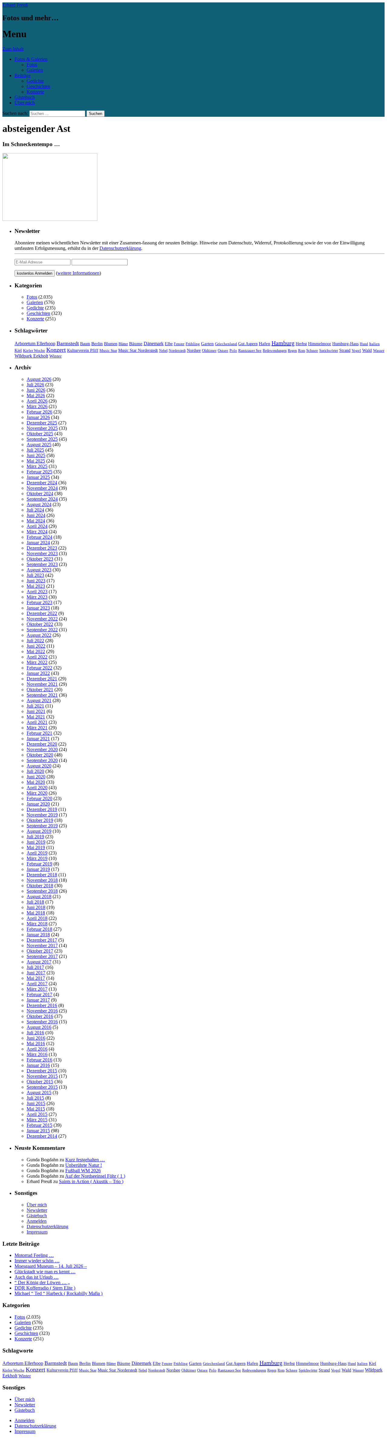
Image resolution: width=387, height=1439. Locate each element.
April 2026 (37, 401)
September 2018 (42, 891)
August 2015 (39, 1092)
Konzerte (35, 91)
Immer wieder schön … (37, 1260)
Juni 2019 (36, 842)
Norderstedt (177, 350)
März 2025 (37, 466)
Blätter (123, 344)
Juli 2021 (35, 705)
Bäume (135, 343)
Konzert (56, 350)
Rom (301, 350)
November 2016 (42, 1010)
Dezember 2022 (42, 613)
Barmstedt (68, 343)
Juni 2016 (36, 1038)
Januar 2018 (38, 934)
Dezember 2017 (42, 940)
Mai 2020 (36, 782)
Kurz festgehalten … (85, 1159)
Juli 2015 (35, 1098)
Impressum (37, 1232)
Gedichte (35, 80)
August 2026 (39, 379)
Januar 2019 (38, 869)
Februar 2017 (39, 994)
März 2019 (37, 858)
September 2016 (42, 1021)
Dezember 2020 (42, 744)
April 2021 (37, 722)
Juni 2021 (36, 711)
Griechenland (226, 344)
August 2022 (39, 635)
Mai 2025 (36, 460)
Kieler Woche (34, 350)
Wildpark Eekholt (31, 355)
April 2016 (37, 1048)
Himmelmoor (319, 344)
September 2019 (42, 825)
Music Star (108, 350)
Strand (344, 350)
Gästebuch (25, 97)
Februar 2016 (39, 1059)
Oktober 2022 (40, 624)
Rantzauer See (250, 350)
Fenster (179, 344)
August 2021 (39, 700)
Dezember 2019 (42, 809)
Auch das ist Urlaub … (37, 1277)
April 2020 (37, 787)
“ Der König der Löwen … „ (42, 1282)
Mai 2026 (36, 395)
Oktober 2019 (40, 820)
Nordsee (194, 350)
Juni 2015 (36, 1103)
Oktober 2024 (40, 493)
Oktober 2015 (40, 1081)
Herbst (301, 343)
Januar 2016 (38, 1065)
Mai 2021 (36, 716)
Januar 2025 (38, 477)
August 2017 (39, 961)
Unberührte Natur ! (83, 1165)
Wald (367, 350)
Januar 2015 (38, 1130)
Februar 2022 (39, 667)
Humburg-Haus (345, 344)
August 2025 (39, 444)
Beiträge (23, 75)
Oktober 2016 (40, 1016)
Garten (207, 343)
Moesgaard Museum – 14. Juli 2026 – (51, 1266)
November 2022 (42, 618)
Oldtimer (209, 350)
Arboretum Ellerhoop (35, 343)
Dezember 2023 (42, 548)
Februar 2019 (39, 863)
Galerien (35, 70)
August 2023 (39, 569)
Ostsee (223, 350)
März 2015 (37, 1119)
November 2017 (42, 945)
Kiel (18, 350)
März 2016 (37, 1054)
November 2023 (42, 553)
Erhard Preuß (15, 5)
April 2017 (37, 983)
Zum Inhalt (13, 48)
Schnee (312, 350)
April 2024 (37, 526)
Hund (364, 344)
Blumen (110, 344)
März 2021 (37, 727)
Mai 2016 (36, 1043)
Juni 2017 (36, 972)
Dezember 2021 (42, 678)
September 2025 (42, 439)
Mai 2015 (36, 1108)
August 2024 (39, 504)
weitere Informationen (78, 273)
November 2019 (42, 814)
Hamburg (283, 343)
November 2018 (42, 880)
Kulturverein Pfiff (82, 350)
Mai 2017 (36, 978)
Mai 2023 (36, 586)
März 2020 (37, 793)
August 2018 (39, 896)
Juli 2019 (35, 836)
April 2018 (37, 918)
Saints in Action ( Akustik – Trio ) (91, 1181)
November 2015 (42, 1076)
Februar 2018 (39, 929)
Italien (374, 344)
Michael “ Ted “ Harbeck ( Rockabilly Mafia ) (58, 1293)
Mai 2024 (36, 520)
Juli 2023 (35, 575)
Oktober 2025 (40, 433)
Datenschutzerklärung (120, 248)
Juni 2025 (36, 455)
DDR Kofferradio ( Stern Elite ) (45, 1287)
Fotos (32, 64)
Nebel (163, 350)
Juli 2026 (35, 384)
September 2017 (42, 956)
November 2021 (42, 684)
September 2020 (42, 760)
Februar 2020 (39, 798)
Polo (233, 350)
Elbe (169, 344)
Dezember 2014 (42, 1136)
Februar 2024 (39, 537)
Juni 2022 (36, 646)
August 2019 (39, 831)
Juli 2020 (35, 771)
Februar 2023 (39, 602)
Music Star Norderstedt (138, 350)
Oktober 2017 (40, 950)
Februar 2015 (39, 1125)
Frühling (193, 344)
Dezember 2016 (42, 1005)
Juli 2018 (35, 901)
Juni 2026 (36, 390)
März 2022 (37, 662)
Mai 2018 (36, 912)
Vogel (356, 350)
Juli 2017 (35, 967)
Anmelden (37, 1221)
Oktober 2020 (40, 754)
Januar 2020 (38, 803)
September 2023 (42, 564)
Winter (55, 356)
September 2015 (42, 1087)
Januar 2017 (38, 999)
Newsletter (37, 1210)
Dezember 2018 (42, 874)
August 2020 (39, 765)
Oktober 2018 (40, 885)
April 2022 (37, 656)
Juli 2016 (35, 1032)
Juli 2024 (35, 509)
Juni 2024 (36, 515)
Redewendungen (275, 350)
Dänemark (154, 343)
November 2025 (42, 428)
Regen (292, 350)
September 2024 (42, 499)
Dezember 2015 (42, 1070)
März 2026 (37, 406)
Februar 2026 (39, 411)
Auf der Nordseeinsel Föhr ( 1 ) (95, 1176)
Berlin (97, 343)
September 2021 (42, 695)
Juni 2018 (36, 907)
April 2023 (37, 591)
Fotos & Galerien (31, 59)
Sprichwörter (328, 350)
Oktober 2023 (40, 558)
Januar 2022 (38, 673)
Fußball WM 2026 (83, 1170)
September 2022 (42, 629)
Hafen (264, 343)
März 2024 (37, 531)
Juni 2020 (36, 776)
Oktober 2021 (40, 689)
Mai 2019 (36, 847)
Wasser (378, 350)
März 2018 (37, 923)
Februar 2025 (39, 471)
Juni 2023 (36, 580)
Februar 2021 (39, 733)
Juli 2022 (35, 640)
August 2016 (39, 1027)
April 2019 (37, 852)
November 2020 (42, 749)
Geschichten (38, 86)
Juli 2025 (35, 450)
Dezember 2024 (42, 482)
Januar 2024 (38, 542)
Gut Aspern (248, 344)
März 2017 (37, 989)
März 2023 (37, 597)
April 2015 (37, 1114)
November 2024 (42, 488)
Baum (85, 344)
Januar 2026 (38, 417)
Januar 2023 (38, 607)
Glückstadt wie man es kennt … (45, 1271)
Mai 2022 (36, 651)
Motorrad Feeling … (34, 1255)
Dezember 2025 (42, 422)
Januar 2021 (38, 738)
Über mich (25, 102)
